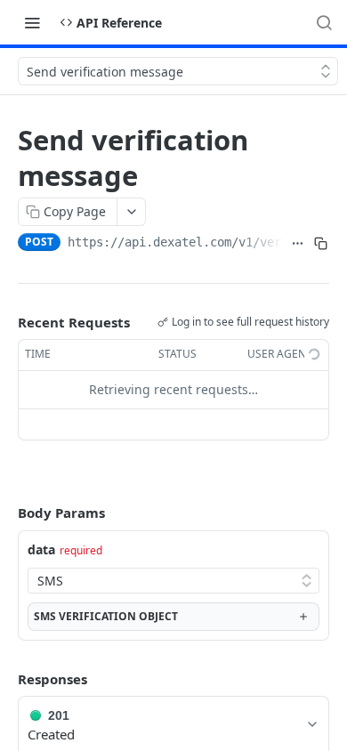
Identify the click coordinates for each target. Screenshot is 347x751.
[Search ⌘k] (324, 22)
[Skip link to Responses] (5, 679)
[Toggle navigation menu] (32, 22)
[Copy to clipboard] (321, 243)
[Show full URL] (298, 243)
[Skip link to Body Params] (5, 513)
